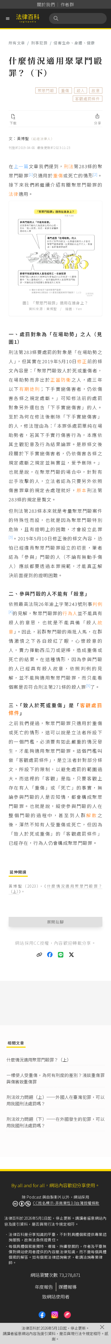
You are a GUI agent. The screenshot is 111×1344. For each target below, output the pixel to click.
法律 (14, 193)
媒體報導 (67, 1286)
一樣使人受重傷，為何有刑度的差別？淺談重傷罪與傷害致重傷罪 (55, 1078)
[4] (11, 611)
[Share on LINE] (61, 954)
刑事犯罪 (39, 43)
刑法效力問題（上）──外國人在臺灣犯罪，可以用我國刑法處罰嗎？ (55, 1100)
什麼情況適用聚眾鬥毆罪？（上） (38, 1059)
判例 (97, 603)
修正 (82, 361)
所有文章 (17, 43)
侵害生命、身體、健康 (74, 43)
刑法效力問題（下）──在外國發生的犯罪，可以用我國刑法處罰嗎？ (55, 1122)
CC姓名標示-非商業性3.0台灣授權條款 (66, 1203)
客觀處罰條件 (87, 98)
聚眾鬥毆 (46, 90)
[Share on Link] (39, 954)
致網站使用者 (56, 1296)
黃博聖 (35, 138)
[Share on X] (71, 954)
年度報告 (44, 1286)
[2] (95, 174)
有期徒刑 (29, 388)
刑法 (69, 166)
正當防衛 (60, 379)
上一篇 (21, 166)
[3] (11, 537)
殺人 (81, 90)
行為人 (70, 613)
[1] (31, 174)
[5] (88, 685)
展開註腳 (55, 921)
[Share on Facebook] (50, 954)
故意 (96, 90)
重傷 (65, 90)
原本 (82, 490)
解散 (91, 815)
